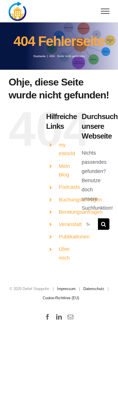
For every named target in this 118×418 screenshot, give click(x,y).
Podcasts (69, 187)
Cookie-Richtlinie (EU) (61, 298)
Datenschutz (93, 289)
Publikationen (74, 237)
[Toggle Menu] (105, 11)
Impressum (66, 289)
